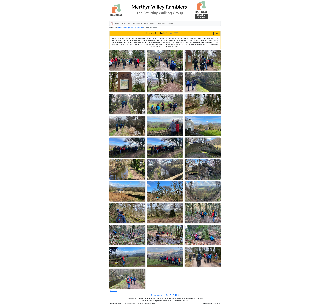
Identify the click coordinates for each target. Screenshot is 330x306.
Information (127, 23)
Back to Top (113, 291)
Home (118, 23)
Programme (138, 23)
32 (215, 33)
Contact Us (156, 295)
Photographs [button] (160, 23)
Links (171, 23)
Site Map (165, 295)
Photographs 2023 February (133, 28)
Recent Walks (149, 23)
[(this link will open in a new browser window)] (170, 295)
